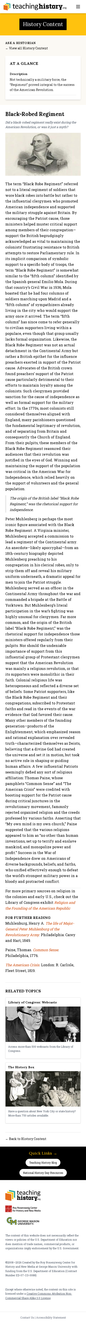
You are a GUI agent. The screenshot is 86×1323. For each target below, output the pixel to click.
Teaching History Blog (43, 1162)
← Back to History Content (25, 1139)
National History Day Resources (43, 1172)
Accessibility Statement (51, 1317)
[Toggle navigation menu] (78, 6)
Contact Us (27, 1317)
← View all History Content (26, 48)
